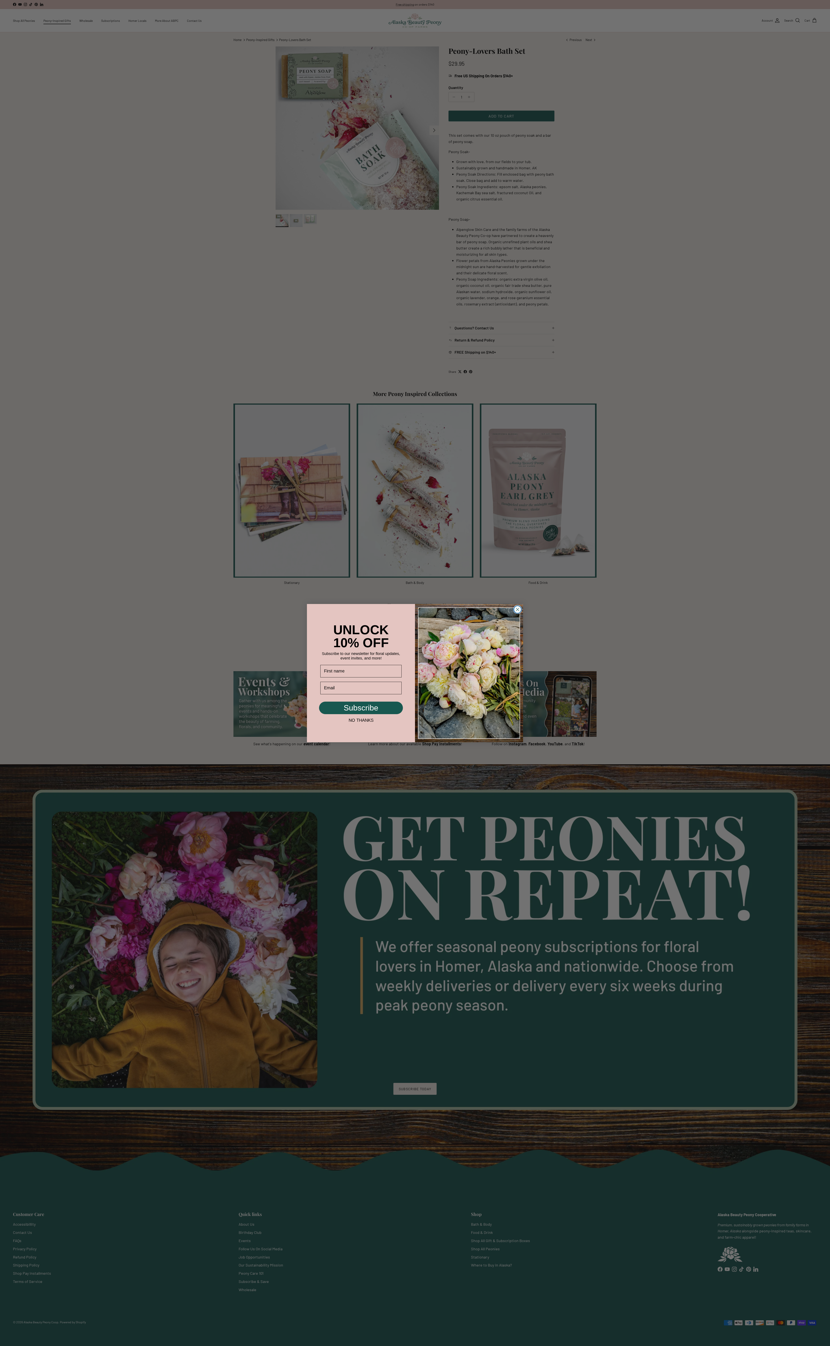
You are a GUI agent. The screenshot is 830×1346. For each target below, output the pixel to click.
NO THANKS (361, 720)
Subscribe (361, 707)
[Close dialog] (517, 609)
